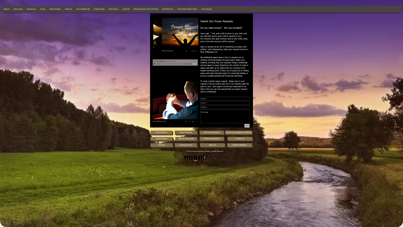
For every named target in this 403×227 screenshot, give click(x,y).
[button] (126, 9)
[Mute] (193, 64)
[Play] (154, 64)
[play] (187, 50)
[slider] (196, 64)
